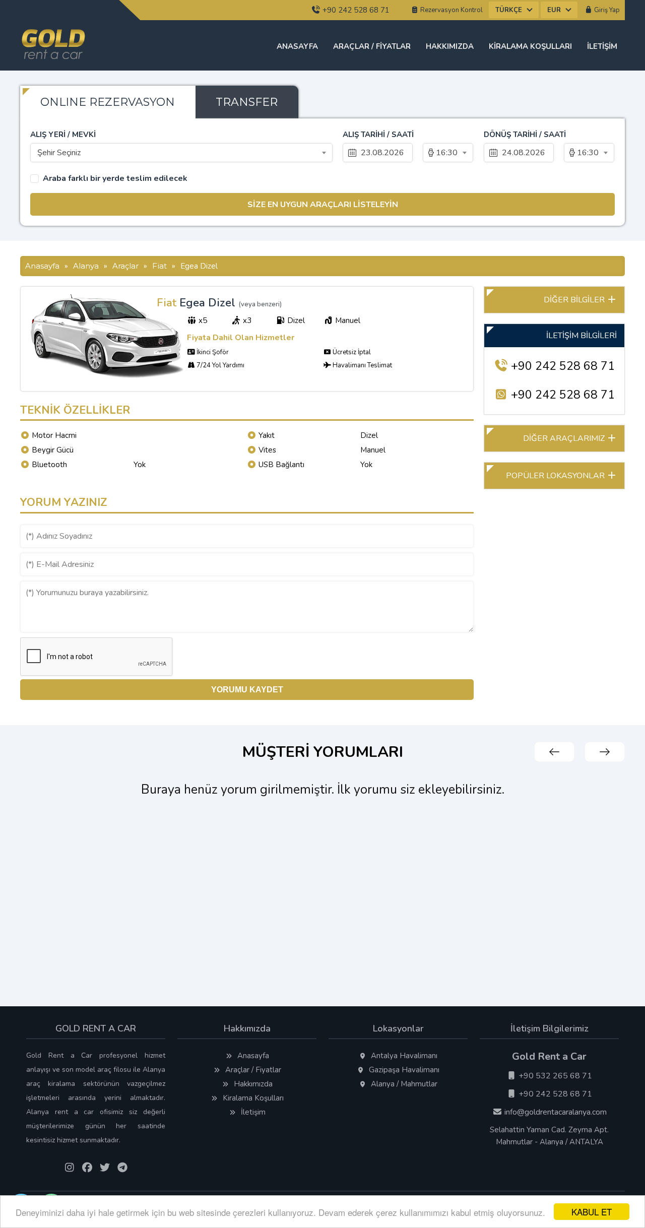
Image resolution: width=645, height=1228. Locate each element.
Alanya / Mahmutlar (403, 1084)
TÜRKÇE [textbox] (508, 10)
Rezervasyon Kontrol (451, 10)
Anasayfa (297, 46)
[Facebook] (87, 1168)
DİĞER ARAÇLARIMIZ (565, 438)
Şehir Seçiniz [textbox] (59, 152)
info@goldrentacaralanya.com (554, 1112)
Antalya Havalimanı (403, 1056)
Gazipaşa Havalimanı (403, 1070)
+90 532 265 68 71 (554, 1075)
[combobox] (514, 10)
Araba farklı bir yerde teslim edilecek (115, 178)
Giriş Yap (606, 10)
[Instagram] (69, 1168)
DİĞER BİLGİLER (575, 299)
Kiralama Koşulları (530, 46)
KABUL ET (591, 1211)
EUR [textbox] (554, 10)
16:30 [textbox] (447, 152)
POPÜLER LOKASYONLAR (556, 475)
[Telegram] (122, 1168)
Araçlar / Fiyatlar (372, 46)
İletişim (602, 46)
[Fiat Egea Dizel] (107, 377)
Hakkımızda (450, 46)
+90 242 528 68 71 (355, 10)
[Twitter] (104, 1168)
